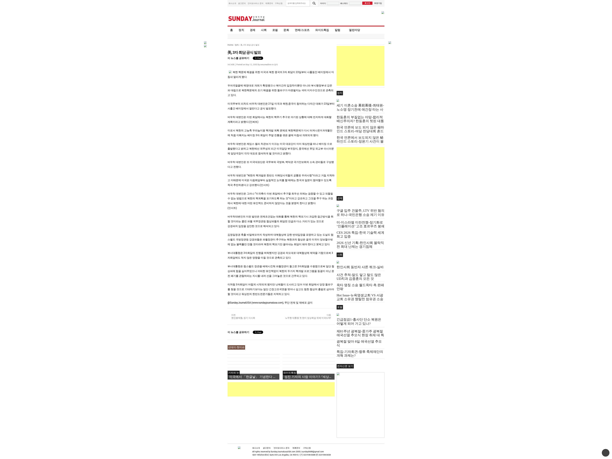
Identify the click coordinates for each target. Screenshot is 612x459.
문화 (286, 30)
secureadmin (266, 64)
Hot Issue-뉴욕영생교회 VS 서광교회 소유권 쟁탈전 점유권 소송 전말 (360, 299)
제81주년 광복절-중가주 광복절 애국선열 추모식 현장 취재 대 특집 (360, 335)
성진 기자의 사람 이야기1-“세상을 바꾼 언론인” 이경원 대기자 (309, 377)
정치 (241, 30)
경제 (252, 30)
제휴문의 (269, 3)
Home (230, 45)
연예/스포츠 (302, 30)
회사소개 (232, 3)
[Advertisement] (286, 389)
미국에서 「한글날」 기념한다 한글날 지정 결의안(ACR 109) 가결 (254, 377)
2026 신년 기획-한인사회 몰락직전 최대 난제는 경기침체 (360, 245)
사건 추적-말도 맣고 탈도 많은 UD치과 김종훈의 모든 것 (359, 277)
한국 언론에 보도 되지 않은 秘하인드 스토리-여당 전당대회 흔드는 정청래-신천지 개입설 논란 (360, 131)
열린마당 (354, 30)
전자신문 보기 (345, 366)
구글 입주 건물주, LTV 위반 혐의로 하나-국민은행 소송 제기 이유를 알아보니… (360, 215)
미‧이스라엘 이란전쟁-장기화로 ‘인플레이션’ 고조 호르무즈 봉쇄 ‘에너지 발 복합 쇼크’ (360, 226)
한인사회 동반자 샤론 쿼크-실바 (360, 267)
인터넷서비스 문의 (255, 3)
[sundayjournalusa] (246, 18)
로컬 (275, 30)
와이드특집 (322, 30)
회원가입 (378, 3)
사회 (264, 30)
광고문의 (242, 3)
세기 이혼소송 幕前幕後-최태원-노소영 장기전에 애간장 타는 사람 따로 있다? (360, 109)
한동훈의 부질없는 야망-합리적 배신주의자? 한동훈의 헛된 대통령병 (360, 121)
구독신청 (279, 3)
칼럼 (337, 30)
